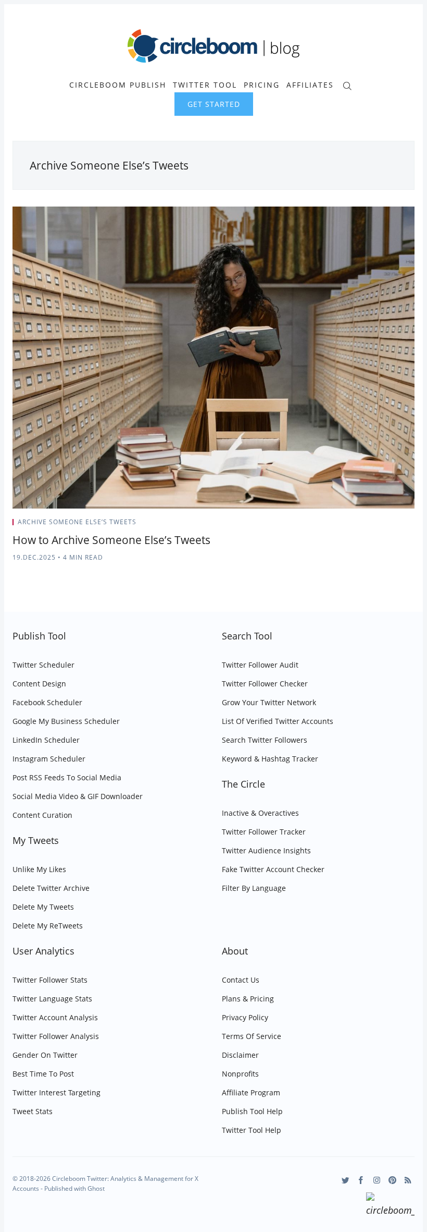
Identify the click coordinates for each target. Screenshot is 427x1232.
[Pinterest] (392, 1180)
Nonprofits (240, 1074)
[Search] (347, 85)
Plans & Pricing (248, 999)
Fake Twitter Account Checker (273, 869)
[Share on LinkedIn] (399, 525)
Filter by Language (254, 888)
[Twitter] (345, 1180)
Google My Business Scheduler (66, 721)
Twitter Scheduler (43, 665)
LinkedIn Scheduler (46, 740)
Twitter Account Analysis (55, 1017)
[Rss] (408, 1180)
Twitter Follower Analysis (55, 1036)
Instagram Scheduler (48, 759)
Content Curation (42, 815)
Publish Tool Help (252, 1111)
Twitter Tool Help (251, 1130)
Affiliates (310, 85)
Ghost (96, 1188)
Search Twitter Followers (264, 740)
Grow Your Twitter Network (269, 702)
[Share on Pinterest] (411, 525)
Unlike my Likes (39, 869)
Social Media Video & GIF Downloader (77, 796)
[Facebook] (361, 1180)
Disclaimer (240, 1055)
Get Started (213, 104)
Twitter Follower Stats (49, 980)
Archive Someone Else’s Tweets (77, 521)
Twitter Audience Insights (266, 850)
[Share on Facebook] (386, 525)
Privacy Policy (245, 1017)
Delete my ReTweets (47, 926)
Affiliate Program (251, 1092)
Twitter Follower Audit (260, 665)
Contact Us (240, 980)
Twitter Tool (205, 85)
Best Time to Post (43, 1074)
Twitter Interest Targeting (56, 1092)
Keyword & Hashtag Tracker (270, 759)
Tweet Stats (32, 1111)
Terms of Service (251, 1036)
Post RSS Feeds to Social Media (66, 777)
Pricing (262, 85)
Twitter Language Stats (52, 999)
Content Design (39, 684)
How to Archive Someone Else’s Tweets (111, 540)
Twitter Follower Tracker (264, 832)
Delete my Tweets (43, 907)
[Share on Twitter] (373, 525)
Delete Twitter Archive (51, 888)
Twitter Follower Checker (265, 684)
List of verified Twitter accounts (277, 721)
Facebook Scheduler (47, 702)
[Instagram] (376, 1180)
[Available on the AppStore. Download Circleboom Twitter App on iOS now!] (390, 1205)
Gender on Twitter (45, 1055)
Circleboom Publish (117, 85)
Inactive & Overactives (260, 813)
